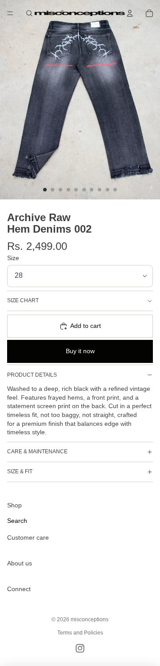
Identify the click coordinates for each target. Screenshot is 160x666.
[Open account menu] (130, 13)
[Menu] (10, 13)
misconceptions (89, 619)
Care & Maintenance (37, 451)
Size (13, 257)
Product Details (32, 375)
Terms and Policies (80, 633)
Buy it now (80, 350)
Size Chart (23, 300)
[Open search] (29, 13)
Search (17, 520)
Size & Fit (19, 471)
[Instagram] (80, 648)
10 (115, 189)
